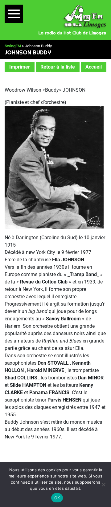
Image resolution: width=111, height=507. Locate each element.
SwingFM (13, 46)
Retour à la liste (57, 67)
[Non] (103, 484)
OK (57, 497)
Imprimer (19, 67)
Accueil (93, 67)
